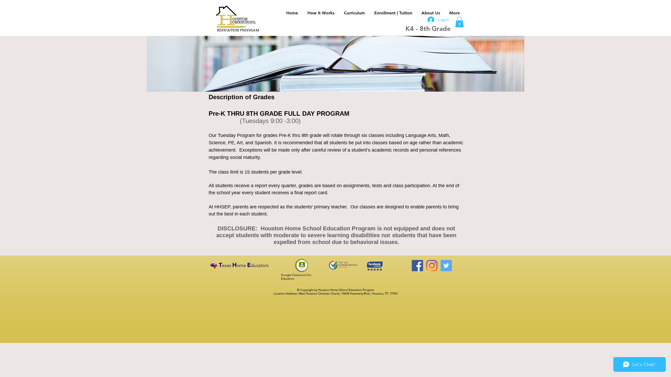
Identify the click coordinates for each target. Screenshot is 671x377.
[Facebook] (417, 265)
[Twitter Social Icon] (446, 265)
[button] (459, 22)
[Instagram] (431, 265)
